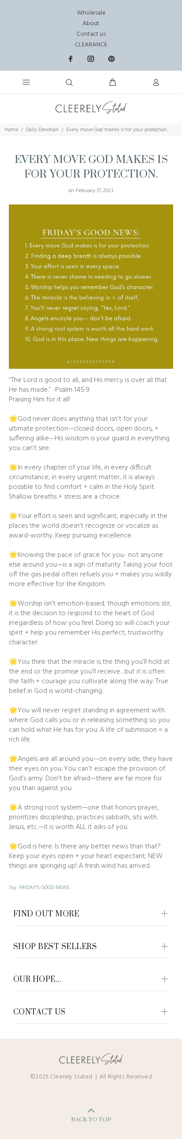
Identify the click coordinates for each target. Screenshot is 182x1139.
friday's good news (44, 887)
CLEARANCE (91, 45)
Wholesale (91, 13)
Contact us (91, 34)
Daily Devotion (42, 129)
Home (11, 129)
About (91, 24)
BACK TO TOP (91, 1119)
